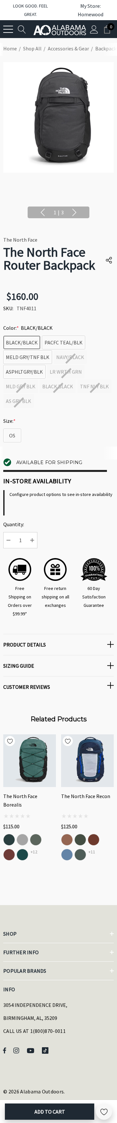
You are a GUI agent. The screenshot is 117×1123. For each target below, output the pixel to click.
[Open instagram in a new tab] (17, 1050)
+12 (34, 852)
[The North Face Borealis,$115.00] (29, 760)
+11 (91, 852)
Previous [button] (42, 212)
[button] (87, 10)
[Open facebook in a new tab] (4, 1050)
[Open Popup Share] (109, 260)
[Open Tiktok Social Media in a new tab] (46, 1050)
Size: (9, 421)
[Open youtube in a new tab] (31, 1050)
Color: (28, 328)
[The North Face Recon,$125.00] (87, 760)
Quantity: (13, 524)
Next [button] (74, 212)
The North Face (20, 239)
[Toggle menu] (8, 29)
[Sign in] (94, 29)
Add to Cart (49, 1111)
